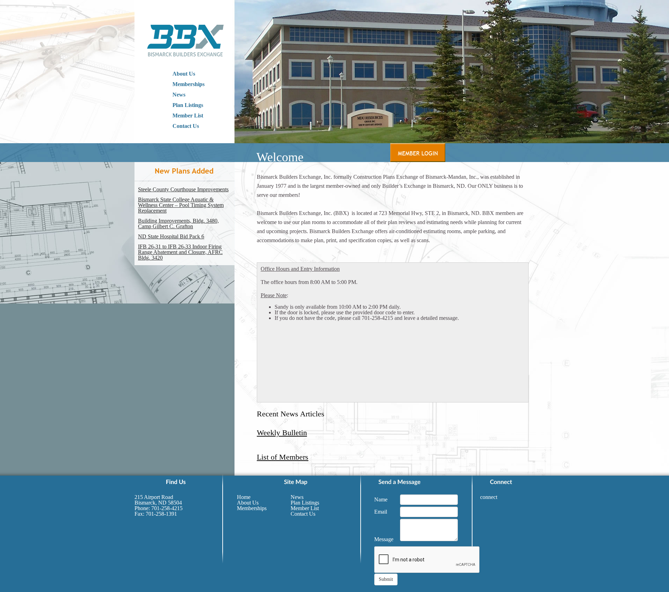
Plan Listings (187, 105)
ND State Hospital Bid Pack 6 (171, 236)
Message (383, 539)
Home (244, 497)
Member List (187, 115)
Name (380, 499)
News (178, 95)
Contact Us (185, 126)
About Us (183, 74)
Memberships (188, 84)
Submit (386, 579)
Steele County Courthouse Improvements (183, 189)
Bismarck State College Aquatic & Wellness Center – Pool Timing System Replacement (181, 205)
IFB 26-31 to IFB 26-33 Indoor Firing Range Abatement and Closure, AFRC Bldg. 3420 (180, 252)
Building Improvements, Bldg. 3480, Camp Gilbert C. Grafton (178, 223)
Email (380, 512)
